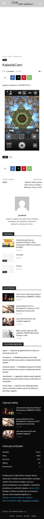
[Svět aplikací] (22, 2)
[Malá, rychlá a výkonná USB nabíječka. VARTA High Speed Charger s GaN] (8, 334)
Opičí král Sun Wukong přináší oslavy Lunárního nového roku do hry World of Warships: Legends (20, 388)
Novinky (5, 246)
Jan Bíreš (11, 71)
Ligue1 (4, 350)
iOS (11, 157)
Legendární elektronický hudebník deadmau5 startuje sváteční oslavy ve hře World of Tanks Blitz (21, 378)
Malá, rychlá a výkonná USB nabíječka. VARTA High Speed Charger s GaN (27, 333)
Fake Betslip (7, 376)
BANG (4, 182)
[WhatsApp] (29, 77)
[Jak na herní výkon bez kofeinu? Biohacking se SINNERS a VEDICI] (8, 297)
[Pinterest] (23, 77)
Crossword (6, 357)
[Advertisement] (22, 30)
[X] (18, 77)
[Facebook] (12, 77)
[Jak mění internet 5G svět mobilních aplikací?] (8, 322)
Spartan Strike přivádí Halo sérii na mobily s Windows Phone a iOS (33, 184)
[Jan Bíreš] (4, 71)
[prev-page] (4, 277)
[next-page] (7, 277)
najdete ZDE (34, 488)
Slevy (10, 56)
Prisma (19, 266)
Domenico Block (8, 367)
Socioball (19, 255)
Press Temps (7, 386)
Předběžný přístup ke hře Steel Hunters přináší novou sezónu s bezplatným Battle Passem (21, 360)
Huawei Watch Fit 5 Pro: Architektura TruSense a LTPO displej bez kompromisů (27, 308)
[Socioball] (8, 258)
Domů (4, 56)
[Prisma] (8, 269)
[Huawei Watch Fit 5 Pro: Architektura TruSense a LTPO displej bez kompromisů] (8, 309)
